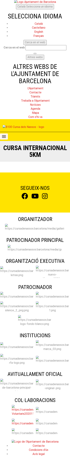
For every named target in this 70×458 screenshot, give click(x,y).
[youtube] (35, 197)
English (38, 31)
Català (35, 6)
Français (38, 36)
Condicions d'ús (38, 450)
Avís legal (38, 454)
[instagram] (45, 197)
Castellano (38, 27)
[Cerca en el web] (35, 53)
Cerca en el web (14, 47)
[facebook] (25, 197)
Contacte (39, 445)
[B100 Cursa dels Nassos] (23, 127)
